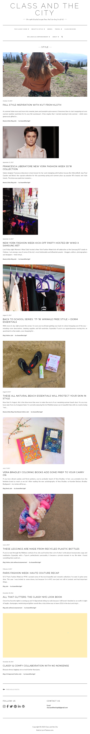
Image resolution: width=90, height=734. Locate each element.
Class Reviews (70, 29)
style (15, 121)
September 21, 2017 (8, 162)
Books (49, 29)
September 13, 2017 (8, 239)
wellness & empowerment (38, 37)
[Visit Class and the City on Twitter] (11, 707)
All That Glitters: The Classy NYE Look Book (32, 597)
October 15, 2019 (7, 101)
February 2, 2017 (7, 569)
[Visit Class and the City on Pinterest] (15, 707)
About (55, 37)
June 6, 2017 (6, 545)
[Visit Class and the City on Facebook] (8, 707)
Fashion (8, 335)
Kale (37, 730)
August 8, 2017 (7, 392)
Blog (12, 121)
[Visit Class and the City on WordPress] (23, 707)
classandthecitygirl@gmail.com (57, 707)
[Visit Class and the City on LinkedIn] (19, 707)
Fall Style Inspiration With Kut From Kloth (32, 105)
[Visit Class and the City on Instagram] (4, 707)
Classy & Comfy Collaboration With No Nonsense (36, 665)
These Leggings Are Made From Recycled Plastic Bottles (41, 549)
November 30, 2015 (8, 661)
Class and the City (45, 9)
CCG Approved (10, 674)
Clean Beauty (17, 412)
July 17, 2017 (6, 468)
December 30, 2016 (8, 593)
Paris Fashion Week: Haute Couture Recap (31, 573)
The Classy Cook (21, 29)
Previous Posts (12, 689)
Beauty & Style (38, 29)
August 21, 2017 (7, 315)
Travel (58, 29)
